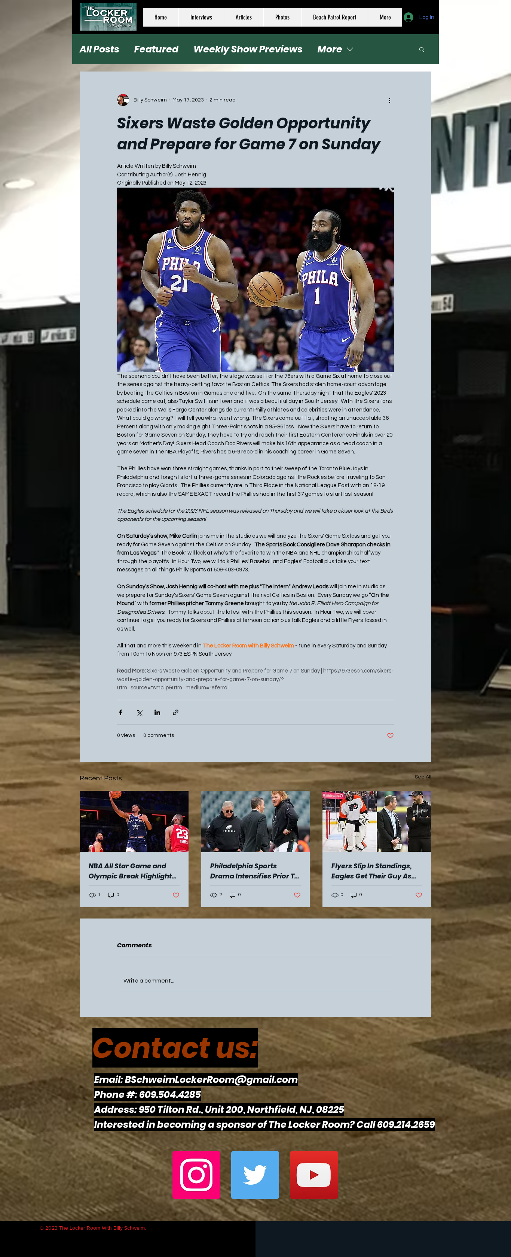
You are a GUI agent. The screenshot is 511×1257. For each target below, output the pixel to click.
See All (423, 777)
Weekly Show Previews (248, 49)
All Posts (99, 49)
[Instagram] (196, 1175)
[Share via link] (175, 712)
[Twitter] (255, 1175)
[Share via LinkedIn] (157, 712)
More (330, 49)
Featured (156, 49)
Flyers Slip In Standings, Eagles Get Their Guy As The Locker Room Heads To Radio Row (372, 871)
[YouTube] (314, 1175)
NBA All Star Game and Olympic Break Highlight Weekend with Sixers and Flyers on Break (132, 871)
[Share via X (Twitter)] (139, 712)
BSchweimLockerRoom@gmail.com (211, 1079)
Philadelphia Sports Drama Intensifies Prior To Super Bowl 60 (254, 871)
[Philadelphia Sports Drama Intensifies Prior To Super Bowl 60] (255, 821)
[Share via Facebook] (120, 712)
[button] (421, 49)
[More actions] (389, 99)
